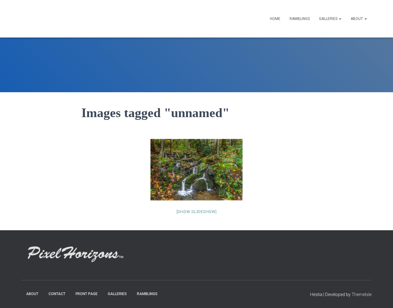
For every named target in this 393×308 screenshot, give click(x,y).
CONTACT (57, 294)
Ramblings (300, 19)
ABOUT (357, 19)
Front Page (87, 294)
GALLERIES (328, 19)
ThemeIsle (362, 294)
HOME (275, 19)
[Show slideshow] (197, 211)
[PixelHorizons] (79, 18)
